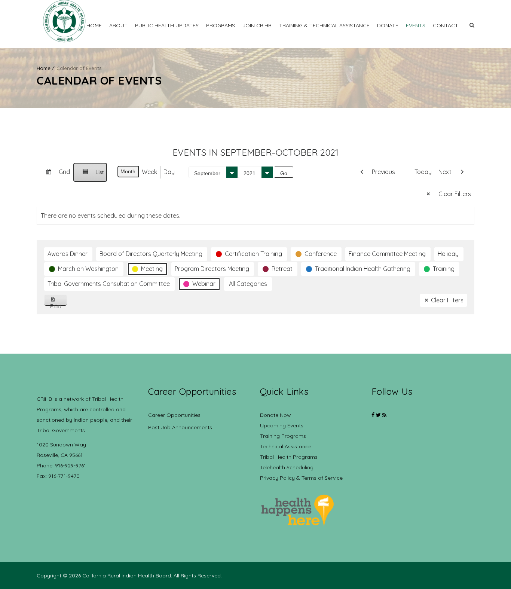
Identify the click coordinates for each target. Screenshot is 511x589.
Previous (383, 172)
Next (445, 172)
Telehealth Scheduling (286, 467)
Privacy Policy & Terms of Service (301, 477)
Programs (220, 25)
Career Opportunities (174, 415)
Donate (387, 25)
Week (149, 172)
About (118, 25)
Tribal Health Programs (289, 457)
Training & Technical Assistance (324, 25)
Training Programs (283, 436)
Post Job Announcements (180, 427)
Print (58, 304)
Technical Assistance (285, 446)
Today (423, 172)
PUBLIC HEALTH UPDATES (167, 25)
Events (415, 25)
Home (94, 25)
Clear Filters (454, 194)
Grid (55, 174)
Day (169, 172)
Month (127, 171)
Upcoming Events (281, 425)
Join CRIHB (257, 25)
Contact (445, 25)
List (90, 175)
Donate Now (275, 415)
